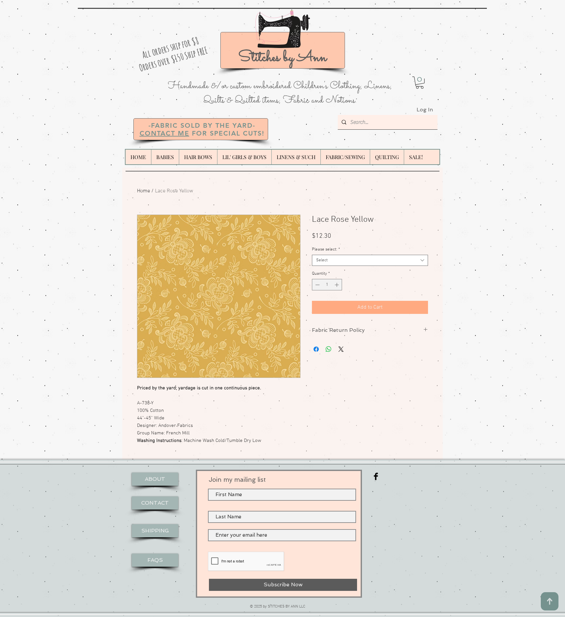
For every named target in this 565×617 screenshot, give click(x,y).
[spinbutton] (327, 284)
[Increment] (337, 284)
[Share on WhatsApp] (329, 349)
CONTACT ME (164, 133)
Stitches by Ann (282, 58)
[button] (419, 82)
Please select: (326, 249)
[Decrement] (317, 284)
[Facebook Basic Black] (376, 476)
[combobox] (370, 260)
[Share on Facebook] (316, 349)
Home (143, 191)
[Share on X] (341, 349)
